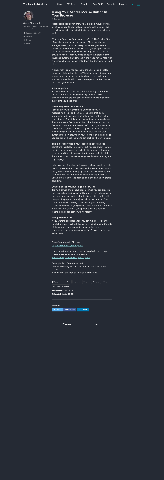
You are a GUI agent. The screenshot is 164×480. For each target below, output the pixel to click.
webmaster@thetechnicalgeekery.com (71, 257)
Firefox (105, 282)
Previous (66, 324)
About (60, 4)
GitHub (28, 40)
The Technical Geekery (35, 4)
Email (27, 43)
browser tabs (66, 282)
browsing (77, 282)
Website (28, 36)
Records (111, 4)
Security (85, 4)
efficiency (96, 282)
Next (97, 324)
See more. (37, 29)
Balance (123, 4)
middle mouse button (61, 286)
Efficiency (71, 4)
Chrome (86, 282)
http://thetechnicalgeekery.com (67, 245)
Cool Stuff (98, 4)
